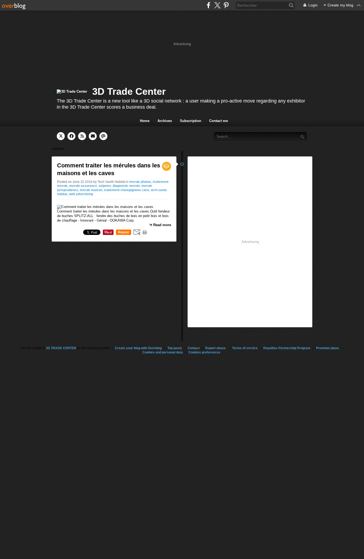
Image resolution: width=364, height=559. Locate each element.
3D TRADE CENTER (61, 348)
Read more (162, 225)
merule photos (140, 182)
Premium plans (327, 348)
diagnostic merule (126, 186)
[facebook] (208, 5)
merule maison (91, 190)
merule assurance (83, 186)
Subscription (190, 121)
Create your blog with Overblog (138, 348)
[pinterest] (226, 5)
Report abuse (216, 348)
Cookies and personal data (162, 352)
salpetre (105, 186)
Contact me (218, 121)
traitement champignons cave (126, 190)
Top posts (174, 348)
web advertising (81, 194)
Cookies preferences (204, 352)
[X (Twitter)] (217, 5)
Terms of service (245, 348)
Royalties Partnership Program (286, 348)
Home (144, 121)
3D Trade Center (129, 91)
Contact (194, 348)
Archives (164, 121)
